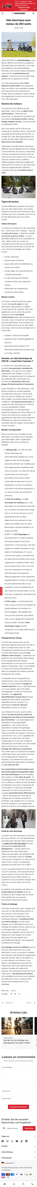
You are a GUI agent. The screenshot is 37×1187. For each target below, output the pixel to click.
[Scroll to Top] (33, 1173)
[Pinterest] (15, 994)
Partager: (4, 994)
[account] (23, 1184)
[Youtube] (17, 1141)
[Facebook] (11, 994)
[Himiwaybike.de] (18, 13)
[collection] (4, 1184)
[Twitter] (19, 994)
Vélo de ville (11, 450)
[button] (34, 13)
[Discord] (26, 1141)
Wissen (13, 991)
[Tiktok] (21, 1141)
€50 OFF (1, 591)
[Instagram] (7, 1141)
